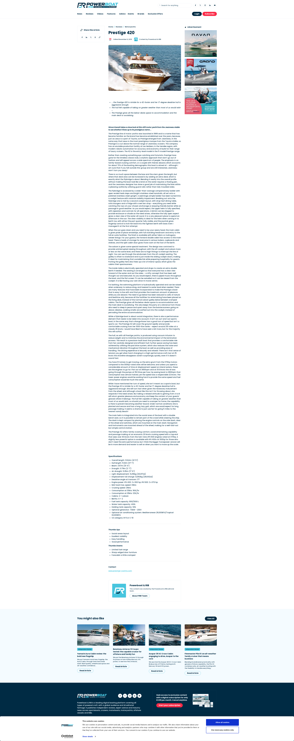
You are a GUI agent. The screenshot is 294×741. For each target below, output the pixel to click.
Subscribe (209, 14)
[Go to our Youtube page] (215, 5)
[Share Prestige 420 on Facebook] (82, 37)
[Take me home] (97, 5)
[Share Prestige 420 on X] (91, 37)
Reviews (119, 27)
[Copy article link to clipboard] (100, 37)
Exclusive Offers (155, 14)
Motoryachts (130, 27)
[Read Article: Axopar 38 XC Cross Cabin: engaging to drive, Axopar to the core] (165, 635)
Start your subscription (169, 705)
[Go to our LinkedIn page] (210, 5)
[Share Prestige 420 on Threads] (95, 37)
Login (196, 14)
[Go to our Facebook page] (195, 5)
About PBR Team (139, 596)
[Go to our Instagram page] (205, 5)
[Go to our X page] (200, 5)
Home (110, 27)
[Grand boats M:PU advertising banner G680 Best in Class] (201, 72)
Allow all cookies (222, 722)
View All (210, 618)
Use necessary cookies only (222, 730)
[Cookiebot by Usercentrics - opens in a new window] (67, 736)
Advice (122, 14)
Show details (87, 736)
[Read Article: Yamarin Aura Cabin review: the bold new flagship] (93, 635)
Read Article (85, 670)
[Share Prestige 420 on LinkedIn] (86, 37)
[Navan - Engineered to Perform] (201, 43)
